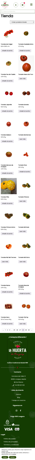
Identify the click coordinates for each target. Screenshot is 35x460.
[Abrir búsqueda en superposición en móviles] (17, 11)
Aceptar (5, 457)
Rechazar (13, 457)
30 (29, 330)
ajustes (14, 454)
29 (26, 330)
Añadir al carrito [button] (7, 51)
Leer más (22, 79)
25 (14, 330)
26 (17, 330)
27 (20, 330)
